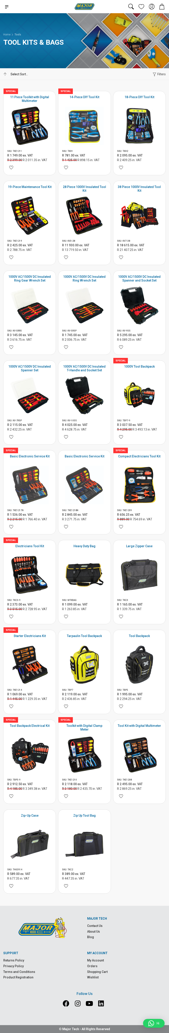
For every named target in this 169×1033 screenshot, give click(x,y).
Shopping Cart (97, 972)
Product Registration (18, 977)
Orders (92, 966)
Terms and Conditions (19, 972)
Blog (90, 937)
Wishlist (93, 977)
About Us (93, 931)
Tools (18, 34)
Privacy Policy (13, 966)
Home (7, 34)
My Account (95, 960)
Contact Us (95, 926)
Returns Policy (13, 960)
